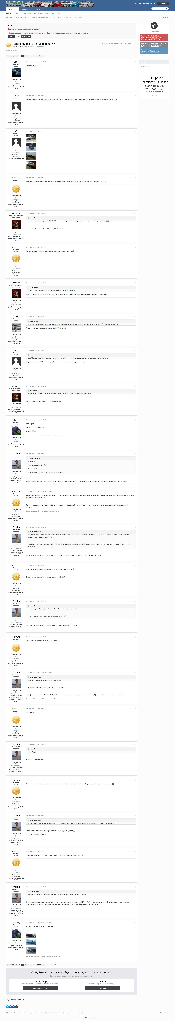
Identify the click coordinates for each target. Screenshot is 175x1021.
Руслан (16, 62)
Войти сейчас (103, 988)
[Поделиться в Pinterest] (16, 1006)
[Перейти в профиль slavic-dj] (16, 430)
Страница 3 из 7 (51, 56)
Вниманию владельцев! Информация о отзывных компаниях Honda (153, 50)
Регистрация (162, 3)
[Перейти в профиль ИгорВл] (16, 464)
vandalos (16, 213)
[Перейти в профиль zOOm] (16, 106)
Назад (12, 56)
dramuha (21, 46)
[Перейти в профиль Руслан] (16, 72)
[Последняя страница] (43, 56)
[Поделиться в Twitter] (7, 1006)
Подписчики (127, 43)
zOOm (16, 95)
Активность (26, 9)
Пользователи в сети (41, 13)
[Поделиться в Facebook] (10, 1006)
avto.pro (154, 95)
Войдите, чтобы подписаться (113, 43)
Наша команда (26, 13)
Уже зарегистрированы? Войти (144, 3)
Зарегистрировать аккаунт (40, 988)
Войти (11, 36)
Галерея (38, 9)
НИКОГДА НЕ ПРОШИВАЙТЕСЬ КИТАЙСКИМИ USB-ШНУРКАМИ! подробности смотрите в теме (151, 37)
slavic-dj (16, 420)
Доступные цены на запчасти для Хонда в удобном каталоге (154, 89)
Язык (81, 1018)
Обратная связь (90, 1018)
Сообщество (12, 9)
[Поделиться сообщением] (135, 62)
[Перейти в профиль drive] (16, 327)
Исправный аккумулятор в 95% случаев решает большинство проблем (153, 44)
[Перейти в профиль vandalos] (16, 224)
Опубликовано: (36, 62)
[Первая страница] (7, 56)
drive (16, 316)
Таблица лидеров (56, 13)
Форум (8, 13)
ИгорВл (16, 453)
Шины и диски (40, 46)
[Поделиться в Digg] (13, 1006)
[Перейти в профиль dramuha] (9, 45)
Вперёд (39, 56)
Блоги (16, 13)
